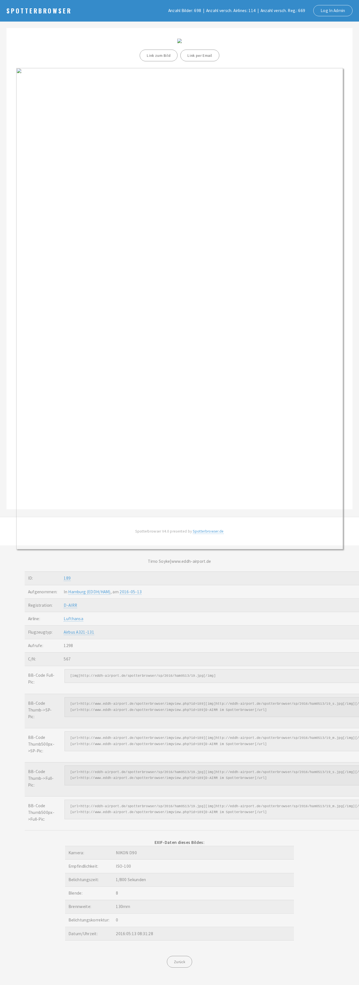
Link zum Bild (159, 55)
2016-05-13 (130, 591)
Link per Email (199, 55)
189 (67, 578)
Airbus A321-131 (79, 632)
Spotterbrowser (39, 10)
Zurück (179, 962)
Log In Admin (333, 10)
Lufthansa (73, 618)
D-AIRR (70, 605)
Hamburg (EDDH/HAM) (89, 591)
